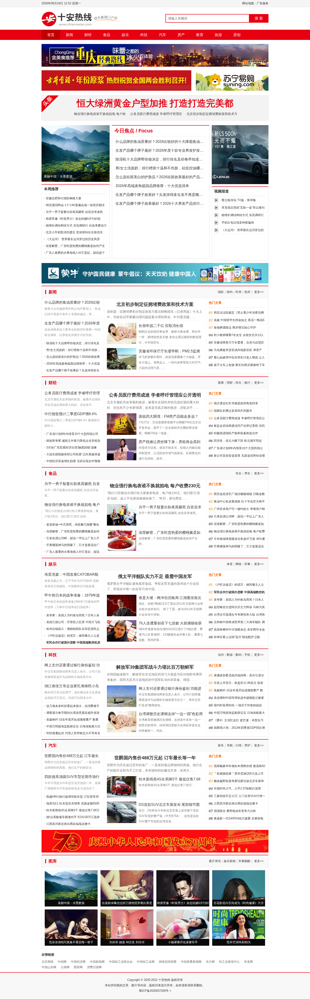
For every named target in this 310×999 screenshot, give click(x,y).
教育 (199, 35)
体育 (230, 564)
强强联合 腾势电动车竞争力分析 (235, 811)
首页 (50, 35)
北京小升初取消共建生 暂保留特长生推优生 (74, 232)
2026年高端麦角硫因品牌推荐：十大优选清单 (152, 186)
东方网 (210, 961)
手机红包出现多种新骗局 (237, 222)
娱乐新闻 (230, 861)
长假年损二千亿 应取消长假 (161, 326)
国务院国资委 (168, 961)
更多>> (259, 292)
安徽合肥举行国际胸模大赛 (63, 198)
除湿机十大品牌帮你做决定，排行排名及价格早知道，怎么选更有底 (170, 159)
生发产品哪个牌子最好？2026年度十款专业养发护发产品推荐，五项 (170, 150)
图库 (53, 861)
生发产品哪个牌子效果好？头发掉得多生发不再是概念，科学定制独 (170, 195)
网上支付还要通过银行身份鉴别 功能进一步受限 (72, 666)
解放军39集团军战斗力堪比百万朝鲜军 (155, 667)
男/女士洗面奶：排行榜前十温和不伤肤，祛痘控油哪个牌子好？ (167, 168)
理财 (230, 382)
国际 (221, 292)
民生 (238, 382)
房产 (181, 35)
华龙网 (248, 961)
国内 (230, 292)
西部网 (78, 967)
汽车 (162, 35)
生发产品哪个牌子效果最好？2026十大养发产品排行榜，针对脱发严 (170, 203)
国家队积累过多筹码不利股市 (233, 410)
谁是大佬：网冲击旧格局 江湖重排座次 (170, 598)
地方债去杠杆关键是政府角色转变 (236, 403)
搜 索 (259, 18)
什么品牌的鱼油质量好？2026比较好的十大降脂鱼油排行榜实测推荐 (170, 142)
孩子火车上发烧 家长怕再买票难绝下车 (239, 365)
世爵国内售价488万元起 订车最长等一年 (71, 757)
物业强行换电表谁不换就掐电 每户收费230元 (72, 505)
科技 (144, 35)
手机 (247, 654)
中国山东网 (49, 967)
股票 (221, 382)
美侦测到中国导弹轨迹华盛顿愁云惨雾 (239, 697)
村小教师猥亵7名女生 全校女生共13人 (239, 335)
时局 (238, 292)
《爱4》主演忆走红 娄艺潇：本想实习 (238, 720)
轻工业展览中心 (229, 961)
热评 (247, 292)
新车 (221, 745)
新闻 (69, 35)
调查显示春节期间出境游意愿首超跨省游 (72, 712)
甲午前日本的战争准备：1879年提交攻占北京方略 (72, 596)
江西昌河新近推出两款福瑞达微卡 (68, 824)
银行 (247, 382)
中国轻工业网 (146, 961)
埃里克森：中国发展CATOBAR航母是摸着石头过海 (71, 575)
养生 (247, 473)
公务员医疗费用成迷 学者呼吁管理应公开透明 (72, 394)
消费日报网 (94, 967)
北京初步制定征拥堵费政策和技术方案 (155, 304)
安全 (238, 473)
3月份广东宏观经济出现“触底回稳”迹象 (71, 447)
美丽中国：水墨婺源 (58, 176)
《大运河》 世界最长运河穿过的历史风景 (73, 239)
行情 (238, 745)
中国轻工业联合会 (121, 961)
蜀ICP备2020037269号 (154, 990)
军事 (247, 564)
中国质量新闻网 (191, 961)
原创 (237, 35)
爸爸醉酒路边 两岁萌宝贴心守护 (235, 327)
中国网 (62, 961)
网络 (238, 564)
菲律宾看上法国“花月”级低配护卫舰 (237, 637)
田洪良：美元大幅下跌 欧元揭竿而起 (238, 440)
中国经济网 (78, 961)
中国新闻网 (97, 961)
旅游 (218, 35)
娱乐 (125, 35)
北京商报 (47, 961)
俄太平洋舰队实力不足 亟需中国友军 (155, 576)
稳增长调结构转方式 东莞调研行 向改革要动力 (76, 225)
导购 (230, 745)
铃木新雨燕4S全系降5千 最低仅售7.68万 (72, 810)
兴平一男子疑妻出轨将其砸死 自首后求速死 (74, 212)
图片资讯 (215, 861)
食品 (106, 35)
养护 (247, 745)
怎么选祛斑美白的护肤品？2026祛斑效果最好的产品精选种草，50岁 (171, 177)
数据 (230, 654)
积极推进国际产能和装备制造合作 (236, 433)
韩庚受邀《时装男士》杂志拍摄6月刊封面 (73, 218)
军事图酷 (244, 861)
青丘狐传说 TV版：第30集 (238, 200)
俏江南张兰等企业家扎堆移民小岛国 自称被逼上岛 (71, 687)
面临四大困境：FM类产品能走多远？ (168, 416)
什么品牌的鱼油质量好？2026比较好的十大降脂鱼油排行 (72, 303)
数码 (238, 654)
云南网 (65, 967)
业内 (221, 654)
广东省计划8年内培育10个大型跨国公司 (72, 434)
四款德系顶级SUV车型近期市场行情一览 (71, 777)
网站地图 (248, 3)
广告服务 (262, 3)
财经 (88, 35)
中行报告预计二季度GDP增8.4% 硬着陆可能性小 (70, 415)
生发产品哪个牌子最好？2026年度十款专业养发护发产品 (72, 324)
